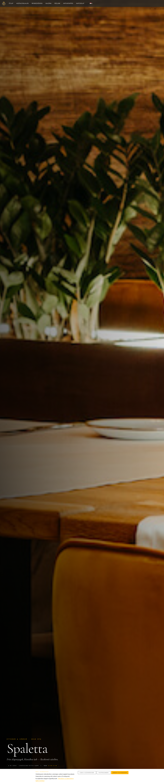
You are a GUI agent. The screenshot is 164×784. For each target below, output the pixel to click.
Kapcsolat (80, 3)
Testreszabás (103, 772)
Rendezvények (37, 3)
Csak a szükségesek (87, 772)
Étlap (11, 3)
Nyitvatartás (68, 3)
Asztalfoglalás (22, 3)
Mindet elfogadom (120, 772)
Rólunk (57, 3)
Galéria (48, 3)
